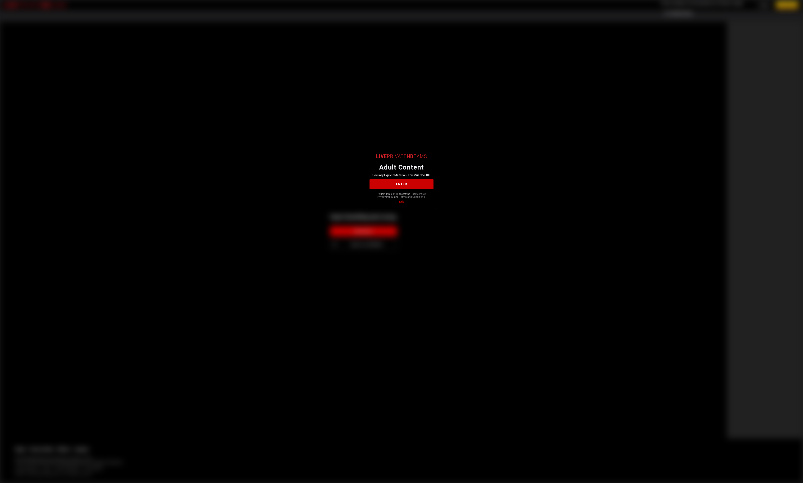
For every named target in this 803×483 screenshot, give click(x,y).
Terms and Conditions (412, 196)
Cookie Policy (418, 194)
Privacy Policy (385, 196)
